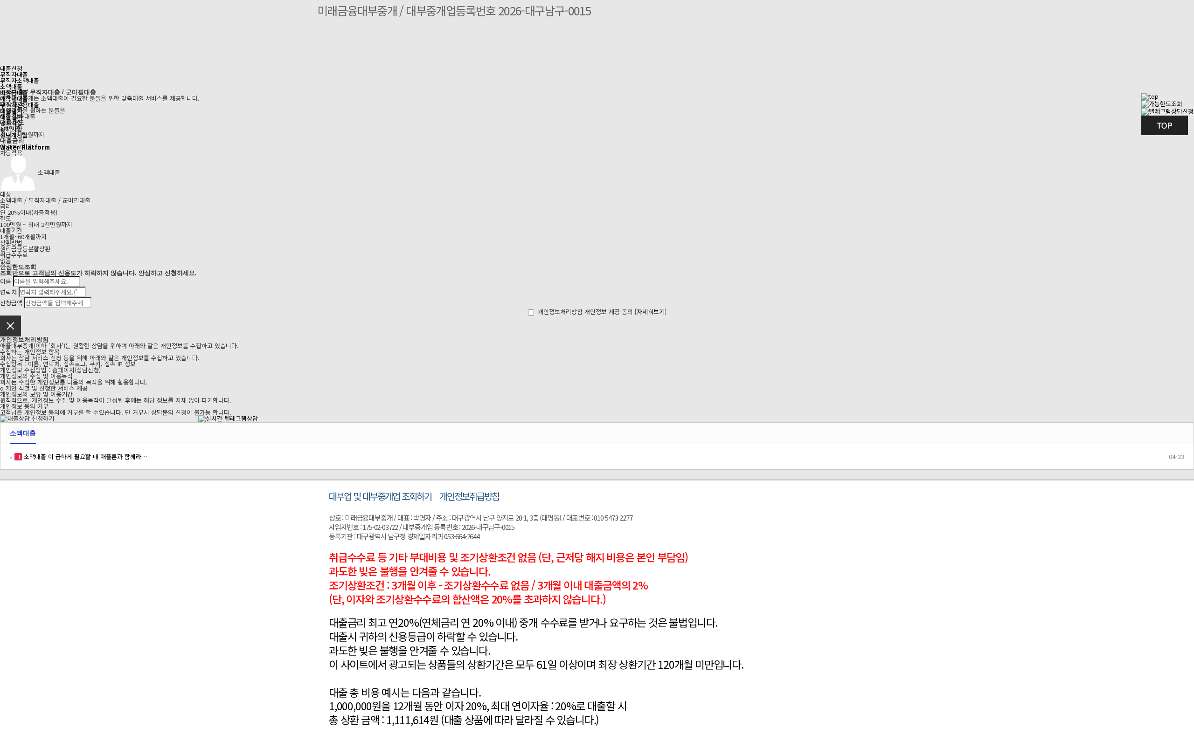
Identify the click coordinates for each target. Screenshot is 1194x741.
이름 (5, 281)
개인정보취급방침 (469, 496)
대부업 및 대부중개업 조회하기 (380, 496)
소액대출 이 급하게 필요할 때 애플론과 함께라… (84, 456)
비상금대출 (14, 92)
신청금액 (11, 302)
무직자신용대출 (19, 104)
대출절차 (11, 116)
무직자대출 (14, 74)
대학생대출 (14, 98)
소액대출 (11, 86)
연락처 (8, 292)
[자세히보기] (650, 311)
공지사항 (11, 128)
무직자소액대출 (19, 80)
